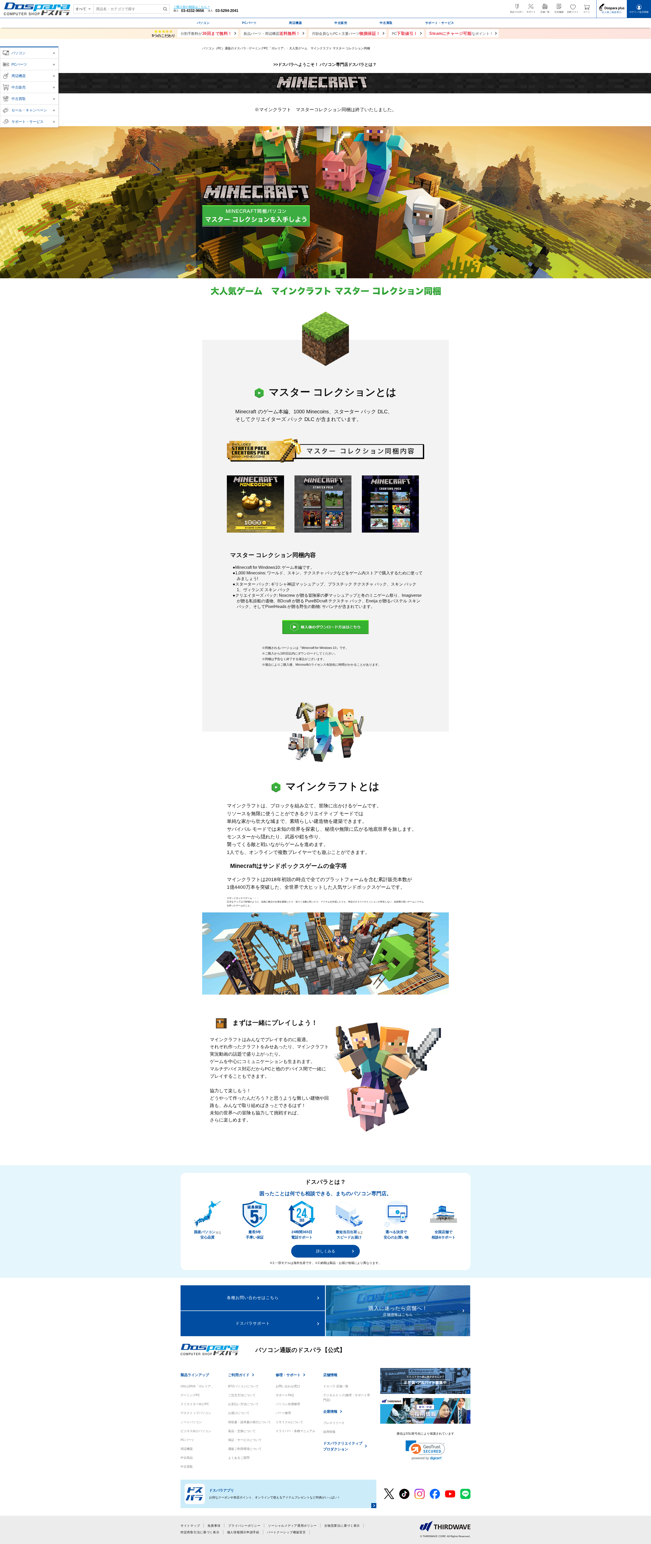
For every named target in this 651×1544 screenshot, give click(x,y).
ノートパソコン (191, 1422)
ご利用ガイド (238, 1375)
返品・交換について (242, 1431)
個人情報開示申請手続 (243, 1532)
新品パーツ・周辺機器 (272, 33)
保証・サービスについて (245, 1440)
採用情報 (329, 1432)
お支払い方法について (243, 1404)
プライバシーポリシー (244, 1525)
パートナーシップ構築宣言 (286, 1532)
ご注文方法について (242, 1395)
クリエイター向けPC (195, 1404)
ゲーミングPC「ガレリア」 (268, 48)
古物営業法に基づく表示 (342, 1525)
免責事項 (214, 1525)
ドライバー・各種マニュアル (295, 1431)
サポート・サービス (27, 121)
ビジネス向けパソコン (196, 1431)
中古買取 (18, 98)
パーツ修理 (283, 1413)
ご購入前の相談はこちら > (191, 7)
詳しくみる (325, 1251)
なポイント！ (461, 33)
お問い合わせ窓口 (288, 1386)
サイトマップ (190, 1525)
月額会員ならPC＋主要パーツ (346, 33)
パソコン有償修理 (288, 1404)
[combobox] (131, 8)
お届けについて (238, 1413)
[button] (425, 1450)
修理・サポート (288, 1375)
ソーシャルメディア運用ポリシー (292, 1525)
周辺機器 (18, 76)
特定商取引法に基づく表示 (200, 1532)
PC (405, 33)
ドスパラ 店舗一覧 (335, 1386)
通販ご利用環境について (245, 1449)
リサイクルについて (289, 1422)
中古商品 (187, 1458)
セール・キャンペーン (29, 110)
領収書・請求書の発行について (249, 1422)
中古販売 (18, 87)
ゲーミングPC (190, 1395)
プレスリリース (334, 1423)
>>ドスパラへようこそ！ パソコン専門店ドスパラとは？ (325, 64)
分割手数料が (206, 33)
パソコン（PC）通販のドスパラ (224, 48)
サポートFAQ (285, 1395)
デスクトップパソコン (196, 1413)
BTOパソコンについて (243, 1386)
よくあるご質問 (238, 1458)
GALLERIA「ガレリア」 (197, 1386)
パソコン (18, 53)
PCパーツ (19, 64)
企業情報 (330, 1411)
